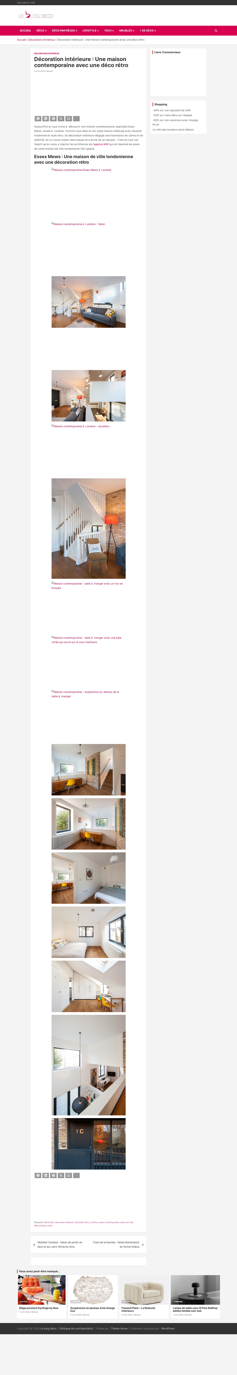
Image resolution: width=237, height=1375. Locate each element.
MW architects (40, 1225)
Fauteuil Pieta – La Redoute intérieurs (138, 1309)
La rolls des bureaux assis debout (173, 129)
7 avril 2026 (24, 1312)
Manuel (49, 71)
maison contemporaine (108, 1222)
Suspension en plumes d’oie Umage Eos (92, 1309)
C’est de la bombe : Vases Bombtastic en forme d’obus (116, 1244)
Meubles (125, 30)
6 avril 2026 (75, 1315)
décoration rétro (82, 1222)
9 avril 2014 (39, 71)
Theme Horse (119, 1328)
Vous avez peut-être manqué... (39, 1271)
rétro (50, 1225)
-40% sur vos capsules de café (172, 110)
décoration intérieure (64, 1222)
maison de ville (126, 1222)
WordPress (168, 1328)
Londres (93, 1222)
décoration (49, 1222)
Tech (108, 30)
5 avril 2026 (127, 1315)
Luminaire (75, 1302)
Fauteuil (24, 1302)
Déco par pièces (63, 30)
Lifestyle (89, 30)
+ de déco (147, 30)
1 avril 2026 (178, 1315)
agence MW (101, 144)
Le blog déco (48, 1328)
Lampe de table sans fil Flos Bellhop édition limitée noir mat (195, 1309)
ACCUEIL (25, 30)
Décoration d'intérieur (46, 53)
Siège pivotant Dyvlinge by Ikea (38, 1308)
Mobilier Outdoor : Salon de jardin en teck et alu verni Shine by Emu (60, 1244)
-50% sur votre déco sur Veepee (172, 115)
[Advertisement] (88, 94)
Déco (40, 30)
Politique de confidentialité (76, 1328)
